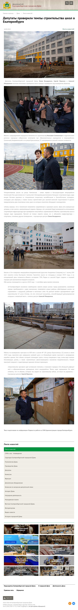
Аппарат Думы (10, 491)
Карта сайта (9, 598)
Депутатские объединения (14, 483)
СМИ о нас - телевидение (13, 453)
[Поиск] (67, 3)
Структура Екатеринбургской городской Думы (20, 457)
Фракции (8, 479)
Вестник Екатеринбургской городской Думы (20, 504)
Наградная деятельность (13, 495)
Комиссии (8, 474)
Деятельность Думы (59, 586)
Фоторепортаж (10, 508)
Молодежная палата (12, 500)
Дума (18, 13)
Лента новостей (27, 13)
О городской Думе (44, 586)
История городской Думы (13, 516)
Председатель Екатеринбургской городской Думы (20, 586)
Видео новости (10, 512)
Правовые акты (9, 590)
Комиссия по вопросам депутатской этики (19, 487)
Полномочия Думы (11, 462)
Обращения (20, 590)
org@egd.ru (24, 606)
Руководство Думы (11, 466)
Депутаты (8, 470)
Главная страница (8, 13)
